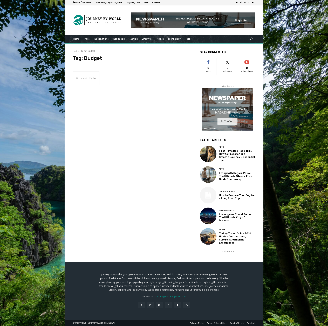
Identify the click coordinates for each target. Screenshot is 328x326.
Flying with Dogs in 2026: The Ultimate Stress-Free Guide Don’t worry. (235, 176)
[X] (249, 3)
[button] (251, 39)
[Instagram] (245, 3)
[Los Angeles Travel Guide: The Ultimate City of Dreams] (208, 216)
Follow (228, 60)
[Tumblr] (177, 305)
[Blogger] (237, 3)
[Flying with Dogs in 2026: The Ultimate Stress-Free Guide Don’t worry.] (208, 174)
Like (208, 60)
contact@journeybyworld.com (170, 296)
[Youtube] (253, 3)
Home (76, 50)
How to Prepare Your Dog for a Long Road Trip (237, 197)
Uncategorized (227, 191)
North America (227, 210)
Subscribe (247, 60)
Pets (221, 147)
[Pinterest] (168, 305)
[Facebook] (241, 3)
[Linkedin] (159, 305)
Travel (222, 230)
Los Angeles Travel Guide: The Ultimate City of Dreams (235, 217)
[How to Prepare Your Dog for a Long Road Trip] (208, 195)
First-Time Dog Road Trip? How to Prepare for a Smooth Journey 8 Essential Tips (237, 155)
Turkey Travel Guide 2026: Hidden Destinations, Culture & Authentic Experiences (235, 238)
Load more (226, 251)
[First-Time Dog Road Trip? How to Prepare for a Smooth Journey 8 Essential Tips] (208, 154)
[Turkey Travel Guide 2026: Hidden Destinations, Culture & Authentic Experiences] (208, 236)
